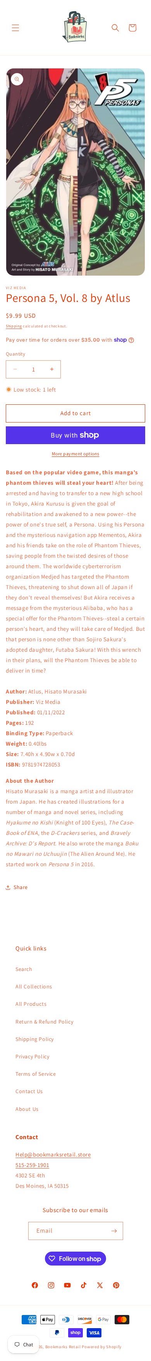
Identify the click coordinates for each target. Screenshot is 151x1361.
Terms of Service (35, 1073)
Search (24, 969)
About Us (27, 1108)
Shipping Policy (34, 1039)
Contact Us (29, 1091)
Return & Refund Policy (44, 1021)
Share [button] (21, 887)
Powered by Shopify (102, 1346)
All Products (30, 1003)
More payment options (76, 454)
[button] (15, 27)
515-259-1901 (32, 1165)
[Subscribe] (114, 1231)
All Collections (33, 986)
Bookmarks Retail (63, 1346)
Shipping (14, 326)
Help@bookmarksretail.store (53, 1154)
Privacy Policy (32, 1056)
